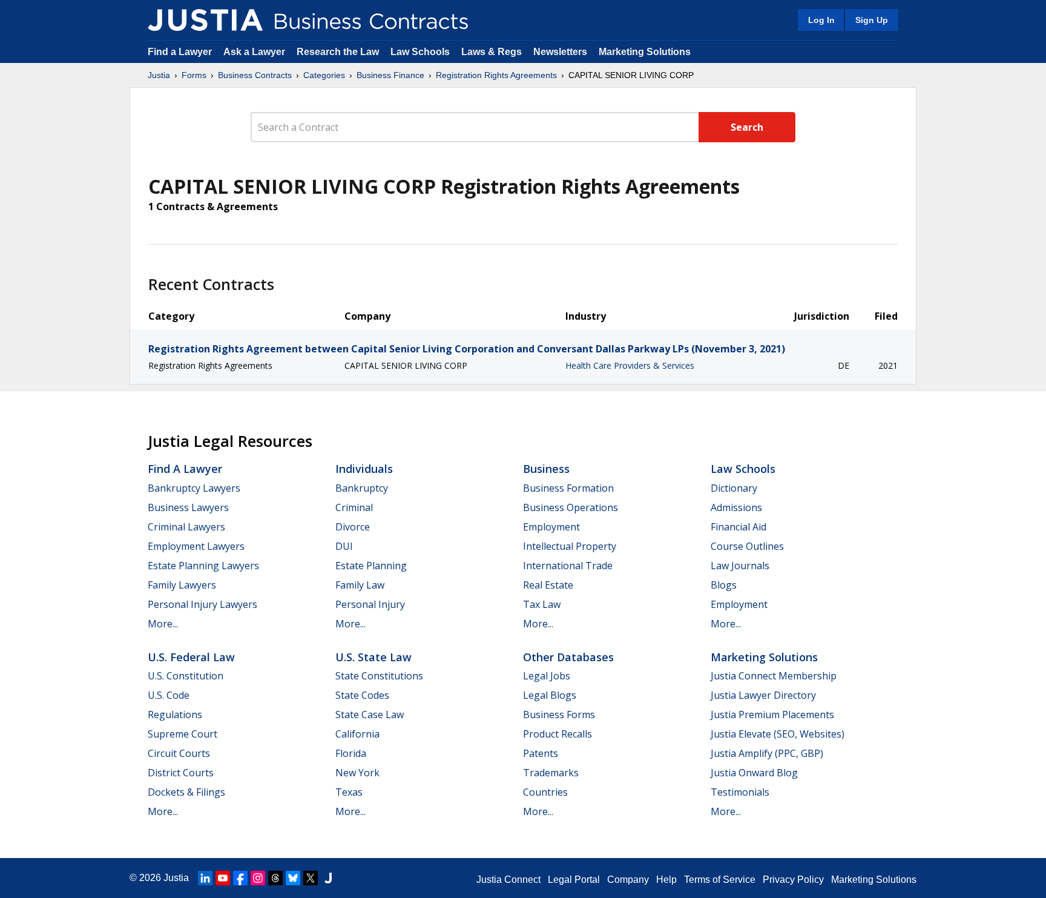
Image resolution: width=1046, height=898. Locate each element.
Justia (159, 75)
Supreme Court (182, 734)
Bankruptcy (361, 488)
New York (357, 772)
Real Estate (548, 585)
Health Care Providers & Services (629, 365)
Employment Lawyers (196, 546)
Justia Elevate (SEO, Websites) (777, 734)
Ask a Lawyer (255, 52)
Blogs (724, 585)
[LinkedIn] (205, 878)
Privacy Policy (793, 879)
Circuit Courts (179, 753)
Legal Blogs (549, 695)
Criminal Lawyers (186, 526)
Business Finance (390, 75)
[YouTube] (222, 878)
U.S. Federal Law (191, 657)
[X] (310, 878)
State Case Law (369, 714)
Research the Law (338, 52)
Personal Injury (370, 604)
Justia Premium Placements (772, 714)
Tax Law (542, 604)
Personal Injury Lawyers (202, 604)
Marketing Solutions (645, 52)
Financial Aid (738, 526)
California (357, 734)
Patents (540, 753)
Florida (350, 753)
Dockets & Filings (186, 792)
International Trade (568, 565)
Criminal (354, 507)
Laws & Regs (491, 52)
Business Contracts (255, 75)
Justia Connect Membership (774, 675)
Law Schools (420, 52)
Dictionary (734, 488)
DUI (344, 546)
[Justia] (205, 20)
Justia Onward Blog (754, 772)
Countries (545, 792)
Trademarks (551, 772)
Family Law (359, 585)
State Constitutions (379, 675)
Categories (324, 75)
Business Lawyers (188, 507)
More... (163, 623)
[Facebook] (240, 878)
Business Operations (570, 507)
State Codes (362, 695)
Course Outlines (747, 546)
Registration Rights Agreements (496, 75)
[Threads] (275, 878)
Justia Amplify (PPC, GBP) (767, 753)
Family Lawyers (182, 585)
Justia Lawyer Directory (763, 695)
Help (666, 879)
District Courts (181, 772)
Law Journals (740, 565)
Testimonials (740, 792)
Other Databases (568, 657)
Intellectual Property (569, 546)
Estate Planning (371, 565)
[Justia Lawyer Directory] (328, 878)
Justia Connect (508, 879)
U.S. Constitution (185, 675)
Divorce (352, 526)
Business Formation (568, 488)
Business (546, 468)
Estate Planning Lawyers (203, 565)
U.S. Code (168, 695)
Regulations (175, 714)
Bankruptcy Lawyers (194, 488)
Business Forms (559, 714)
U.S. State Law (373, 657)
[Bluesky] (293, 878)
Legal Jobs (546, 675)
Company (628, 879)
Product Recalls (557, 734)
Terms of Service (719, 879)
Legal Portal (574, 879)
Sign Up (871, 20)
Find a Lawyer (180, 52)
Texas (349, 792)
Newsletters (560, 52)
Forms (194, 75)
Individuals (364, 468)
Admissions (736, 507)
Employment (551, 526)
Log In (821, 20)
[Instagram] (258, 878)
